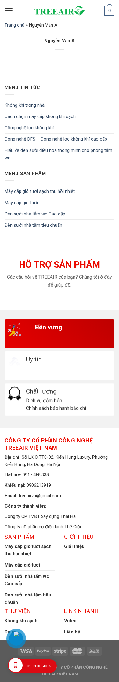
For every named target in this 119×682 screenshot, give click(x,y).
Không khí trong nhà (25, 105)
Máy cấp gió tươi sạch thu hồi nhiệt (40, 191)
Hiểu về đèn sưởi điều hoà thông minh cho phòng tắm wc (58, 154)
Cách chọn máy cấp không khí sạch (40, 116)
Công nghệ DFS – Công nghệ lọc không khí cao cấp (56, 139)
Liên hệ (72, 632)
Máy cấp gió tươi (21, 202)
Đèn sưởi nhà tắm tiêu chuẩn (33, 225)
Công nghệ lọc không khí (29, 127)
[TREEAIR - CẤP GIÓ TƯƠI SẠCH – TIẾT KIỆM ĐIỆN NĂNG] (59, 10)
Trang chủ (14, 25)
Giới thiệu (74, 546)
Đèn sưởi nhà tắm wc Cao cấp (35, 214)
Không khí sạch (21, 620)
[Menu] (9, 10)
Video (70, 620)
